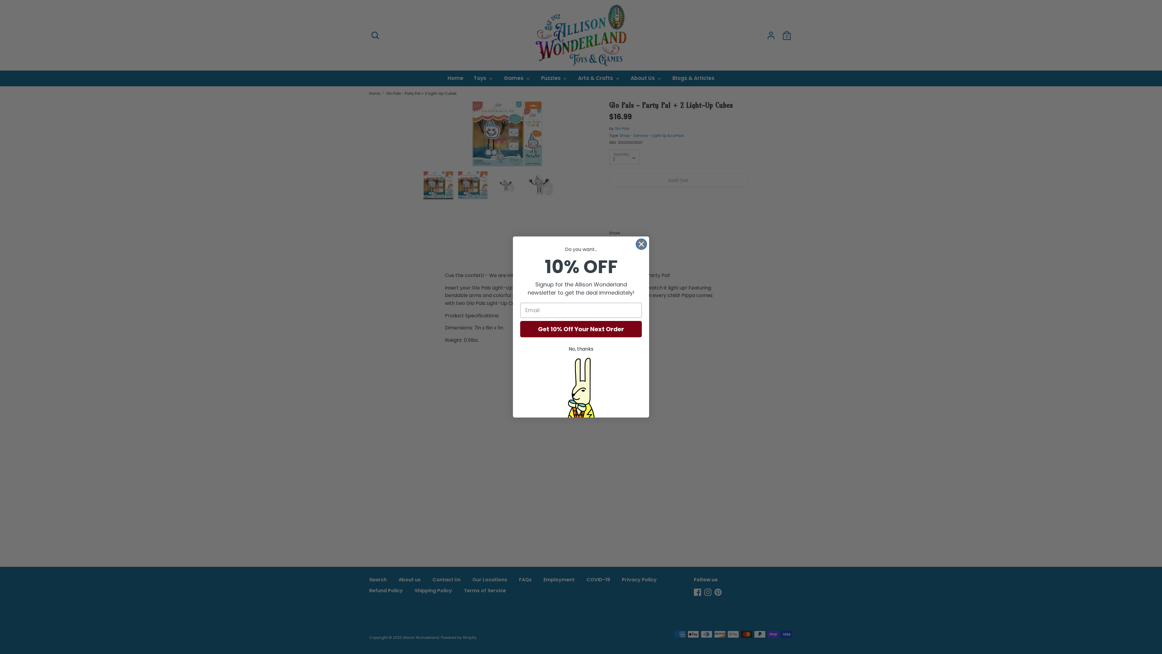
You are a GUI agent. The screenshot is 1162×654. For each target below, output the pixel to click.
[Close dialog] (641, 244)
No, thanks (581, 348)
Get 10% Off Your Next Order (581, 329)
